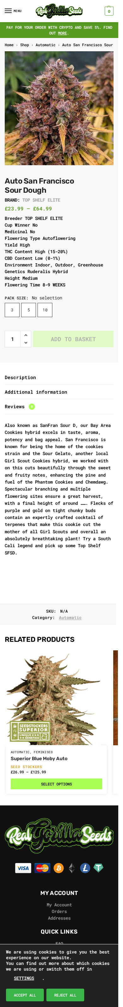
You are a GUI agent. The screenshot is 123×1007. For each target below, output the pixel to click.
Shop (24, 44)
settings (24, 978)
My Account (59, 905)
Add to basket (73, 339)
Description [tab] (20, 377)
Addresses (59, 918)
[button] (108, 11)
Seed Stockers (26, 766)
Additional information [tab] (36, 392)
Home (9, 44)
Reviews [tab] (19, 406)
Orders (59, 911)
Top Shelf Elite (41, 200)
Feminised (43, 752)
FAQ (59, 944)
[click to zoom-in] (61, 108)
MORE (62, 32)
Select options (56, 783)
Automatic (46, 44)
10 (45, 310)
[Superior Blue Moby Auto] (56, 697)
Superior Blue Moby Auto (39, 758)
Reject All (65, 995)
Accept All (25, 995)
